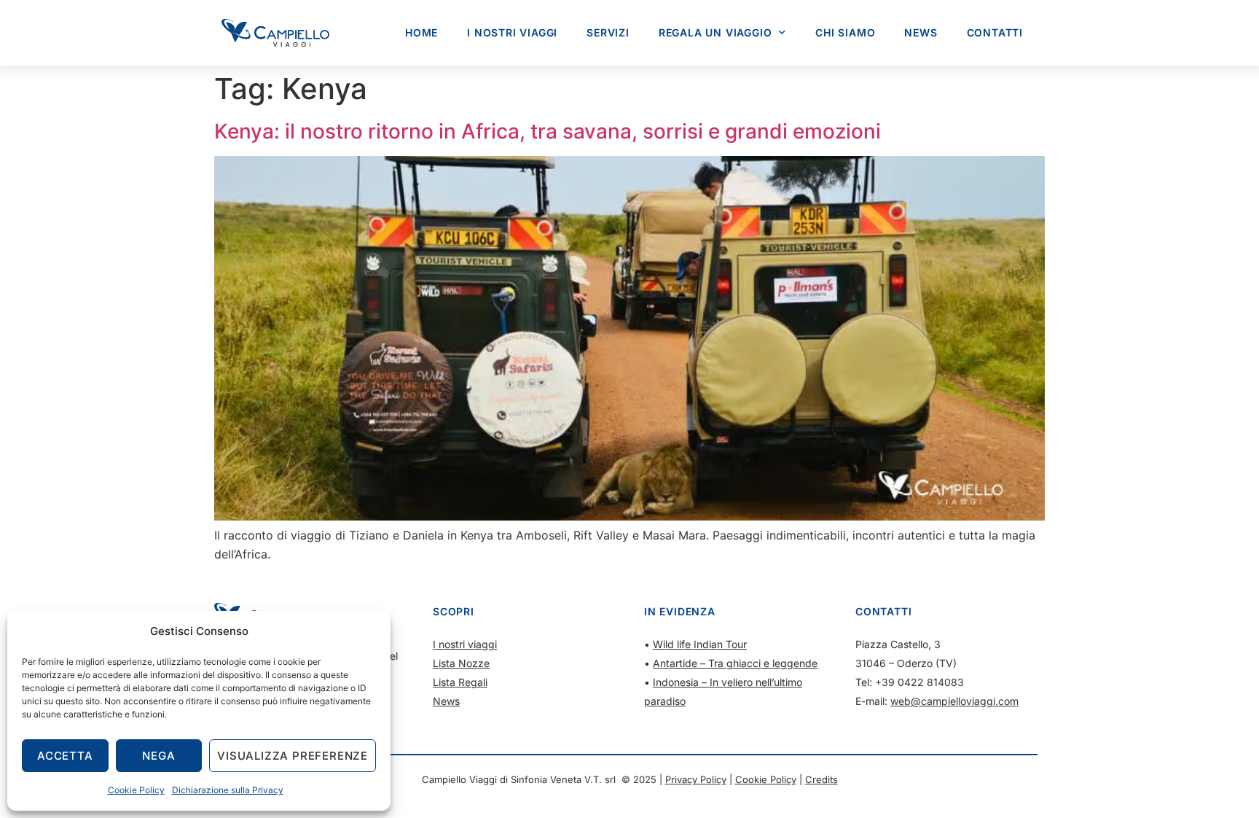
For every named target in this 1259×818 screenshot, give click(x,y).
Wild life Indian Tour (700, 644)
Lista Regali (460, 682)
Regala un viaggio (715, 32)
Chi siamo (845, 32)
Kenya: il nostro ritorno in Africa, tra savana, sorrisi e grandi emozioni (547, 131)
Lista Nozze (461, 663)
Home (421, 32)
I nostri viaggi (512, 32)
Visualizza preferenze (292, 756)
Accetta (65, 756)
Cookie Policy (136, 789)
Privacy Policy (695, 779)
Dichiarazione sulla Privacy (227, 789)
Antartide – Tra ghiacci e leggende (735, 663)
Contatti (995, 32)
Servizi (608, 32)
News (920, 32)
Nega (158, 756)
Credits (821, 779)
